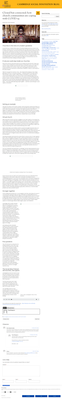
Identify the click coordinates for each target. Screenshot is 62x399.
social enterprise (47, 61)
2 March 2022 (34, 351)
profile (47, 35)
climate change (53, 49)
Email (17, 379)
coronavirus (16, 316)
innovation (45, 55)
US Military (49, 69)
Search (57, 16)
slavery (49, 59)
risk (46, 59)
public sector (45, 58)
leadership (52, 55)
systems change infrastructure (46, 68)
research (43, 59)
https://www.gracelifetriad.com (30, 352)
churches (10, 316)
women (52, 69)
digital (58, 51)
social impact (46, 63)
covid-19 (20, 316)
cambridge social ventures (46, 46)
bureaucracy (46, 41)
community (13, 316)
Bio (5, 307)
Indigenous (52, 54)
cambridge (55, 41)
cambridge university (49, 47)
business (50, 41)
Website (30, 379)
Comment (4, 364)
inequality (57, 54)
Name (4, 379)
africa (43, 41)
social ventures (46, 66)
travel (53, 68)
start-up (53, 67)
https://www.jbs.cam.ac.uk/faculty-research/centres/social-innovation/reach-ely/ (19, 304)
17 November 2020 (32, 334)
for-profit (52, 53)
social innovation (23, 316)
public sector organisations (52, 58)
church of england (5, 316)
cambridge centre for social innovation (49, 43)
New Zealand (44, 57)
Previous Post (6, 319)
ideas (49, 54)
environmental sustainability (46, 53)
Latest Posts (11, 307)
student (56, 67)
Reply (36, 334)
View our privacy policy (46, 28)
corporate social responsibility (47, 51)
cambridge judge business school (48, 45)
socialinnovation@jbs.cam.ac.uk (17, 341)
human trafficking (44, 54)
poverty (55, 57)
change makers (47, 49)
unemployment (44, 69)
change (43, 49)
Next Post (37, 319)
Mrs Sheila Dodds (10, 328)
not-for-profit (51, 57)
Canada (57, 47)
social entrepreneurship (49, 62)
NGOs (48, 57)
